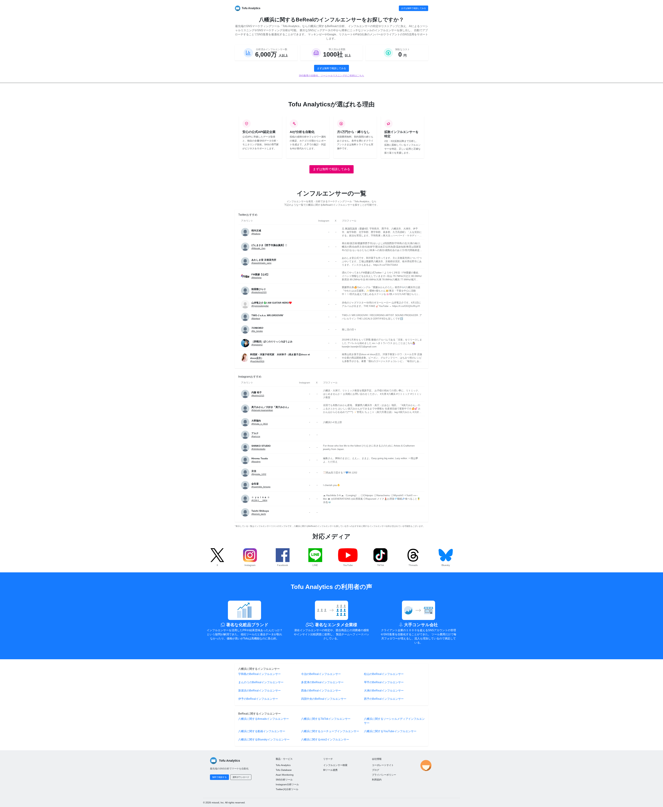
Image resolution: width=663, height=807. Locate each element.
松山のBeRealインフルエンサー (384, 674)
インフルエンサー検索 (335, 765)
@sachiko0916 (257, 361)
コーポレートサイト (383, 765)
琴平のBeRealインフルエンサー (384, 682)
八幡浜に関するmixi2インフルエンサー (325, 739)
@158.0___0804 (259, 500)
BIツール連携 (330, 770)
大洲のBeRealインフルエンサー (384, 690)
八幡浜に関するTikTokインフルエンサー (325, 718)
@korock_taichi (258, 514)
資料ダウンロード (241, 777)
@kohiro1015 (257, 395)
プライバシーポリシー (384, 774)
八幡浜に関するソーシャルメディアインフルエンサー (394, 720)
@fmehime (256, 278)
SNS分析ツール (284, 779)
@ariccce (255, 436)
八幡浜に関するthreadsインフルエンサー (263, 718)
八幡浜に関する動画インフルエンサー (261, 731)
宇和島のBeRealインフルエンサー (259, 674)
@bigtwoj (255, 318)
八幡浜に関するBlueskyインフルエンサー (264, 739)
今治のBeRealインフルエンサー (321, 674)
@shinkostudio (258, 449)
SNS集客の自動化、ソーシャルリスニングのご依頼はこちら (331, 75)
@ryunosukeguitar (260, 306)
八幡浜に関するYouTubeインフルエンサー (390, 731)
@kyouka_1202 (258, 474)
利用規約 (377, 779)
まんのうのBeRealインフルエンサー (261, 682)
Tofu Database (284, 770)
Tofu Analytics (283, 765)
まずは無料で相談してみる (413, 8)
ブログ (375, 770)
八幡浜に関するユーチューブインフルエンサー (330, 731)
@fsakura (255, 234)
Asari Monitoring (285, 774)
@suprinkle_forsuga (260, 487)
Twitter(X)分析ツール (287, 789)
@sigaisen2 (257, 345)
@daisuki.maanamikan (262, 410)
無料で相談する (219, 777)
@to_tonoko (257, 331)
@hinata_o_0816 (259, 424)
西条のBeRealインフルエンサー (321, 690)
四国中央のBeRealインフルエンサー (323, 698)
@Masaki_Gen (258, 248)
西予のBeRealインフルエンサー (384, 698)
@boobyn (256, 461)
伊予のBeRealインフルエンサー (258, 698)
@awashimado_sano (261, 263)
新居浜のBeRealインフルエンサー (259, 690)
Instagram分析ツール (287, 784)
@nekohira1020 (259, 292)
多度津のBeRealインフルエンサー (322, 682)
